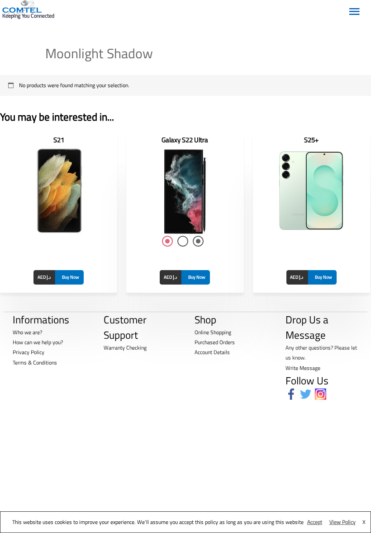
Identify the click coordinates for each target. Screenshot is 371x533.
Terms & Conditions (35, 362)
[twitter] (307, 394)
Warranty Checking (125, 347)
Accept (314, 522)
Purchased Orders (215, 342)
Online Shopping (213, 332)
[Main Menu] (354, 9)
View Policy (342, 522)
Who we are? (27, 332)
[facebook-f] (292, 394)
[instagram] (322, 394)
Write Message (302, 368)
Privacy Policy (28, 352)
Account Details (212, 352)
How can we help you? (38, 342)
